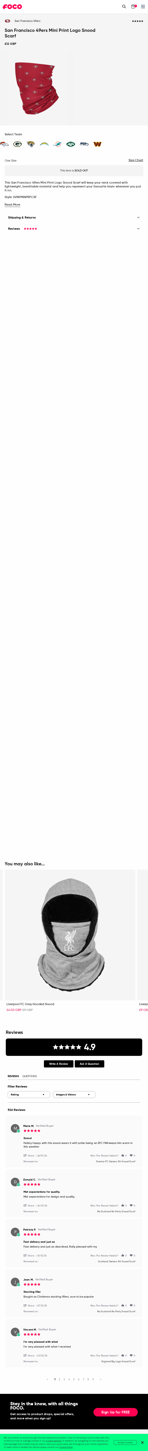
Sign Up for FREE (115, 1412)
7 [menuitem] (83, 1379)
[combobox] (29, 1094)
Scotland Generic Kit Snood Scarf (116, 1261)
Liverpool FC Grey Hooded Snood (30, 1004)
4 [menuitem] (69, 1379)
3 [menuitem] (64, 1379)
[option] (37, 88)
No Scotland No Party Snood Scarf (116, 1211)
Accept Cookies (125, 1442)
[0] (133, 6)
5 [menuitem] (74, 1379)
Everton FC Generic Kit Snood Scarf (115, 1161)
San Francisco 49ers (27, 21)
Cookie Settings (53, 1440)
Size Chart (136, 160)
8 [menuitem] (88, 1379)
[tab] (59, 1064)
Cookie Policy (66, 1447)
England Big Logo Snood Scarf (118, 1361)
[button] (30, 1155)
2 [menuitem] (59, 1379)
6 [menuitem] (79, 1379)
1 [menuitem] (55, 1379)
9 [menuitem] (93, 1379)
